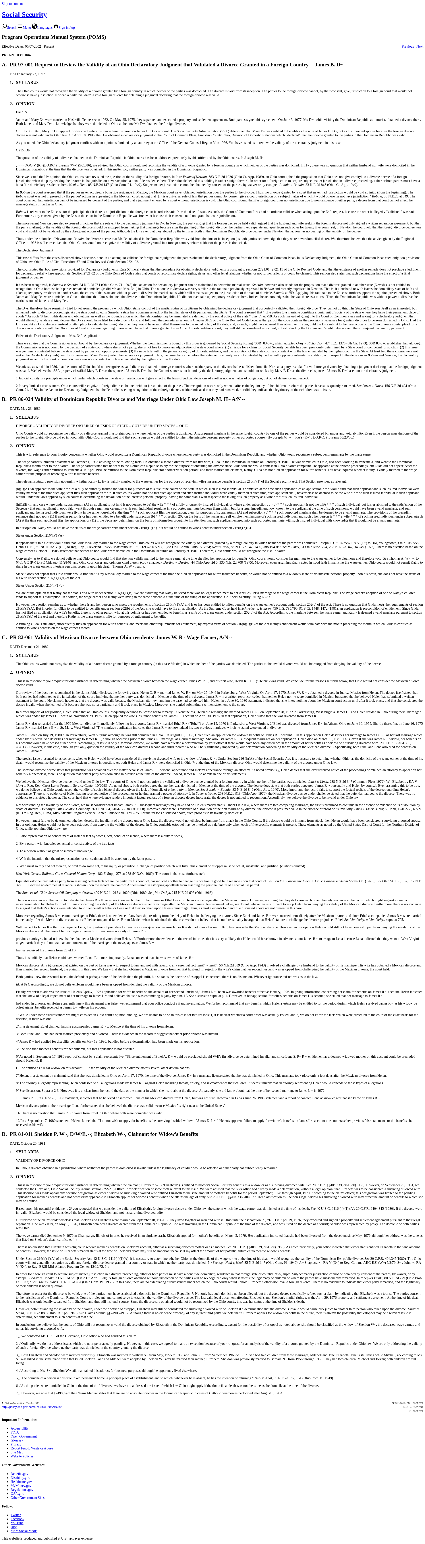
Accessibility (20, 1428)
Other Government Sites (27, 1498)
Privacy (16, 1444)
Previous (408, 46)
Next (419, 46)
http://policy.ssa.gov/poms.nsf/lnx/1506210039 (32, 1407)
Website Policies (22, 1456)
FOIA (15, 1432)
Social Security (24, 14)
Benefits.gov (19, 1474)
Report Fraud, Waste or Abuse (32, 1448)
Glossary (17, 1440)
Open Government (24, 1436)
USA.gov (17, 1494)
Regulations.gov (22, 1490)
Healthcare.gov (21, 1482)
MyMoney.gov (21, 1486)
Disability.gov (20, 1478)
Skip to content (12, 4)
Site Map (17, 1452)
